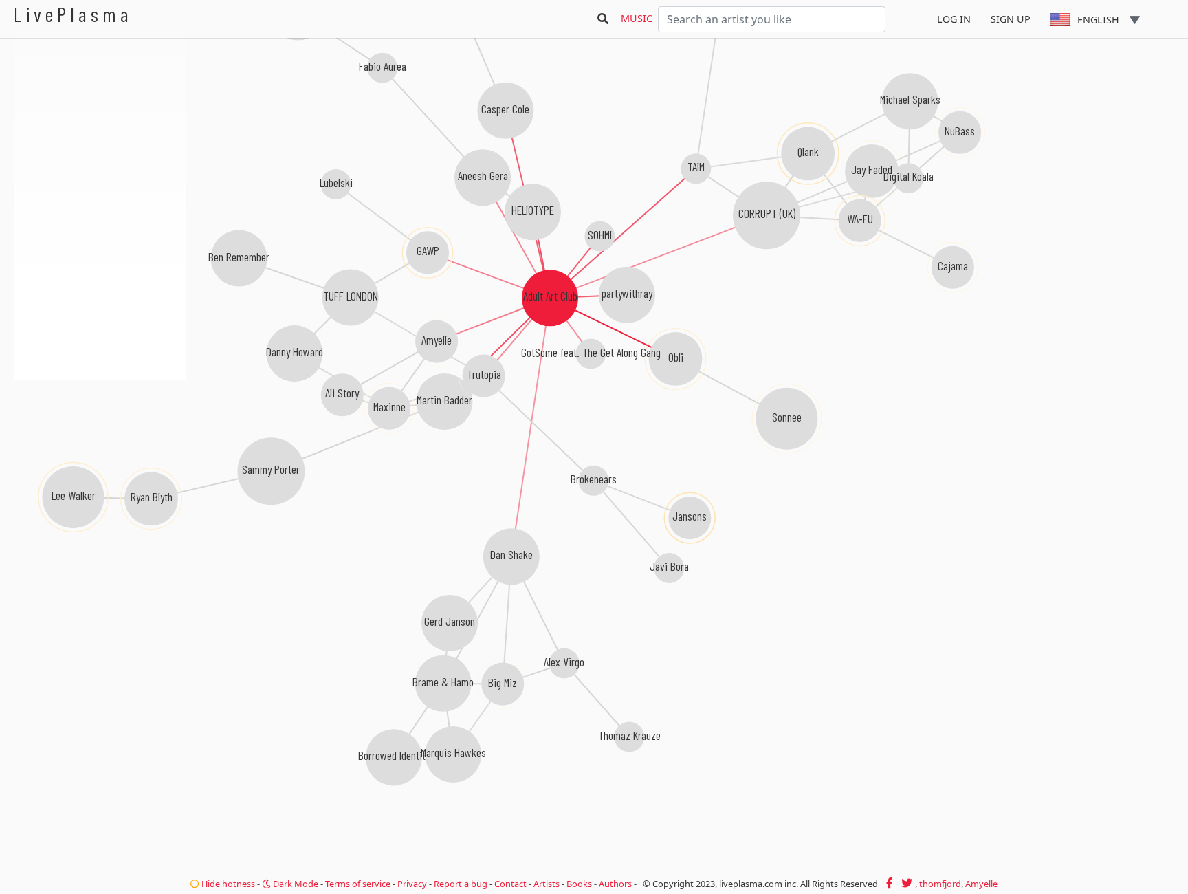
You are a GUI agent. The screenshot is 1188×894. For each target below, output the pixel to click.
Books (579, 883)
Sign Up (1011, 18)
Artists (547, 883)
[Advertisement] (100, 454)
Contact (510, 883)
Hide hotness (227, 883)
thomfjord (940, 883)
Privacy (412, 883)
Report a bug (460, 883)
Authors (615, 883)
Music (636, 18)
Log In (954, 18)
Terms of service (357, 883)
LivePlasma (73, 14)
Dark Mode (294, 883)
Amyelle (981, 883)
